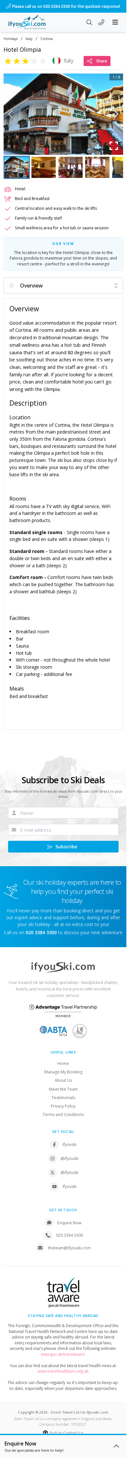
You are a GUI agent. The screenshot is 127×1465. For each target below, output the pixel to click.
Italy (29, 44)
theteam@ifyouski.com (69, 1253)
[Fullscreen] (114, 151)
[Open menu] (115, 28)
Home (63, 1069)
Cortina (46, 44)
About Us (63, 1086)
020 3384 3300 (69, 1241)
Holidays (10, 44)
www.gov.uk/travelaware (63, 1360)
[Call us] (101, 28)
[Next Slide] (116, 120)
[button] (63, 119)
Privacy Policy (63, 1112)
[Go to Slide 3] (70, 172)
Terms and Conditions (63, 1120)
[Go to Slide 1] (17, 172)
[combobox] (63, 291)
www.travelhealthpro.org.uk (63, 1377)
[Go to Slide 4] (97, 172)
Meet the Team (63, 1094)
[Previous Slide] (10, 120)
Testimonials (63, 1103)
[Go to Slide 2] (43, 172)
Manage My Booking (63, 1078)
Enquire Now (69, 1228)
